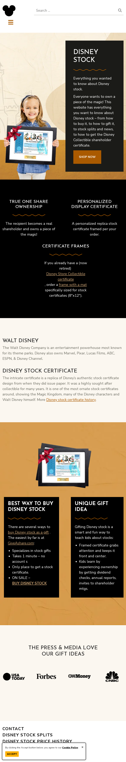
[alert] (44, 751)
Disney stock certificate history (71, 399)
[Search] (120, 10)
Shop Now (87, 157)
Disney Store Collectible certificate (65, 276)
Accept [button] (12, 754)
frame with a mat (73, 284)
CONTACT (13, 729)
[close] (82, 747)
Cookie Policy (70, 747)
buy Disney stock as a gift (28, 532)
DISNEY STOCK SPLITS (27, 735)
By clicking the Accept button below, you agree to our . (42, 747)
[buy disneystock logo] (9, 10)
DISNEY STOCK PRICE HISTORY (37, 741)
